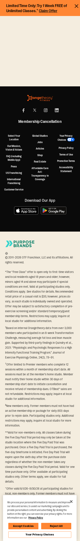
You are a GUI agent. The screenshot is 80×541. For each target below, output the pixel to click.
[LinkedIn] (56, 110)
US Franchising (14, 172)
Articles (40, 148)
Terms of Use (66, 154)
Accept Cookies (23, 526)
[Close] (71, 501)
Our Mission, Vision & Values (14, 148)
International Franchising (14, 181)
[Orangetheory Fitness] (40, 98)
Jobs (39, 142)
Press (14, 166)
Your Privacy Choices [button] (65, 138)
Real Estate (40, 161)
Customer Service (13, 189)
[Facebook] (23, 110)
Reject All (56, 526)
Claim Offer (48, 11)
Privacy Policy (66, 147)
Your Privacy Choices (40, 534)
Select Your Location (14, 137)
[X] (34, 110)
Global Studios (40, 135)
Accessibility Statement (66, 169)
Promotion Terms (66, 161)
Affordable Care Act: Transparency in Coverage (40, 174)
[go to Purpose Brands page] (20, 244)
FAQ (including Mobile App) (14, 158)
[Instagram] (45, 110)
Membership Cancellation (39, 122)
